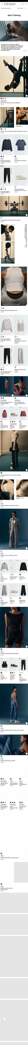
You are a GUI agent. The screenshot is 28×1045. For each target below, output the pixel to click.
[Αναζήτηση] (20, 4)
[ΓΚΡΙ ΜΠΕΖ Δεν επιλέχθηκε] (14, 673)
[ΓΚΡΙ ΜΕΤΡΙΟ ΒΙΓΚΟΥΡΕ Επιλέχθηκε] (1, 218)
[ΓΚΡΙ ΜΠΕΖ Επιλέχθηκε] (11, 421)
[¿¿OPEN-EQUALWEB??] (3, 1019)
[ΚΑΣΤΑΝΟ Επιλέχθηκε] (11, 673)
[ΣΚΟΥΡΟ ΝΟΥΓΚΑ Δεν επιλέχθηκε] (3, 914)
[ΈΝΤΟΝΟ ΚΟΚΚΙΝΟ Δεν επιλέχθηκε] (3, 308)
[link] (23, 4)
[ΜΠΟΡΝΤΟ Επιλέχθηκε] (1, 398)
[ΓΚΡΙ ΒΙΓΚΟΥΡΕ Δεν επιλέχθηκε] (3, 189)
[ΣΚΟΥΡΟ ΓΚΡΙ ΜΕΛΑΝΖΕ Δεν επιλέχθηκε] (5, 189)
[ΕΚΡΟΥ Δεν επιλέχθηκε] (17, 914)
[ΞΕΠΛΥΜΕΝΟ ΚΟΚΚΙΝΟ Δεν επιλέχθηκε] (5, 129)
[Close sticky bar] (26, 1)
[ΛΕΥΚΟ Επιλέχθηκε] (1, 308)
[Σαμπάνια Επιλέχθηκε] (11, 598)
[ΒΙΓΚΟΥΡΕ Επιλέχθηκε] (1, 551)
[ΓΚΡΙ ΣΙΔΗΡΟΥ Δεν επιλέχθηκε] (3, 369)
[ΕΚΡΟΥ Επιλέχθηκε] (15, 187)
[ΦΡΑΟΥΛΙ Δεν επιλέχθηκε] (3, 98)
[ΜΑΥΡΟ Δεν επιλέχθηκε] (17, 336)
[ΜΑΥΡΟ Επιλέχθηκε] (1, 129)
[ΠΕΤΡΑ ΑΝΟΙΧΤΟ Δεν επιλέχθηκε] (3, 129)
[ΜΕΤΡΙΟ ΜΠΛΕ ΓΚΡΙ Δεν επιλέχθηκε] (12, 574)
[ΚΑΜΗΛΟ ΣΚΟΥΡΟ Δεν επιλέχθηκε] (5, 98)
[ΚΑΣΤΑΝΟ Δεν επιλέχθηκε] (14, 421)
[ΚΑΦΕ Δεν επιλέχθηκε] (12, 802)
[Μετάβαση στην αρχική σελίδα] (9, 4)
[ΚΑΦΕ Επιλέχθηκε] (15, 336)
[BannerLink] (14, 232)
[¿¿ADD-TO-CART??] (26, 95)
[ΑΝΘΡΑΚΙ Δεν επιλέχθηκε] (3, 156)
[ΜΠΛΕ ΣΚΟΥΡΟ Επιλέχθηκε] (1, 98)
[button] (26, 4)
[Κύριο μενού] (2, 4)
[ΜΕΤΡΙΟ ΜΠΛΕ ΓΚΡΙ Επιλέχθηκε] (1, 726)
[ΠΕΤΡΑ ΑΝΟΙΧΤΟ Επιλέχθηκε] (1, 1037)
